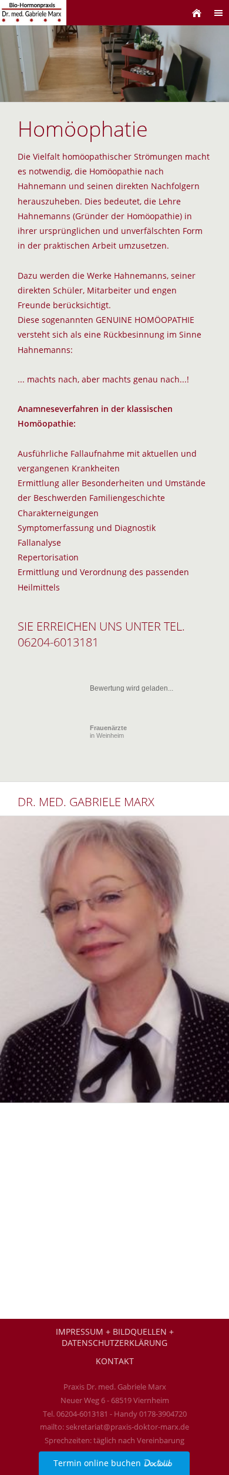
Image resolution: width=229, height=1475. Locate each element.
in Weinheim (108, 731)
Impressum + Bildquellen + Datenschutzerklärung (115, 1337)
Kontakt (115, 1361)
